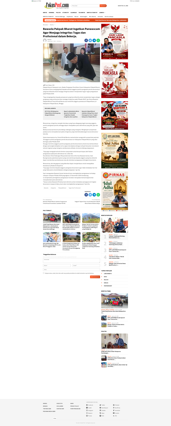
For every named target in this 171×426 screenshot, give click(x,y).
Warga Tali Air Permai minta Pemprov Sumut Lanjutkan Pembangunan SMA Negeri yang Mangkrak (90, 226)
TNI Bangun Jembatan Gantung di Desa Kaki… (116, 243)
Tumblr (90, 408)
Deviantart (117, 410)
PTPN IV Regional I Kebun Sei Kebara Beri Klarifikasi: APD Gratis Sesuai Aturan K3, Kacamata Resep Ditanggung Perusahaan (71, 247)
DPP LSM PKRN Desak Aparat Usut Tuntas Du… (117, 250)
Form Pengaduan (75, 408)
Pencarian (103, 5)
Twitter (103, 405)
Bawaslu (46, 188)
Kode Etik (59, 403)
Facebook (90, 405)
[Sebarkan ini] (86, 40)
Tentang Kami (47, 408)
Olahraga (111, 309)
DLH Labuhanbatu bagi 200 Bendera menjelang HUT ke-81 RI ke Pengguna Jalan (51, 245)
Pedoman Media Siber (49, 411)
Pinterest (117, 405)
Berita (110, 241)
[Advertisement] (85, 383)
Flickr (103, 416)
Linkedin (104, 410)
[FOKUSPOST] (57, 5)
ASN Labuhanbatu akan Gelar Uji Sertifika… (117, 365)
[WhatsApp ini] (98, 40)
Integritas (53, 188)
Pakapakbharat (62, 188)
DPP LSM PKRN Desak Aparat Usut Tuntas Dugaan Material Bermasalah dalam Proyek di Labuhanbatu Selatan (71, 226)
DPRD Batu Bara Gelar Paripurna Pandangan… (111, 352)
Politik (103, 350)
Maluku (111, 234)
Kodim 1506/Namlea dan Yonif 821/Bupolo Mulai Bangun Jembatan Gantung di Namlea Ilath (91, 246)
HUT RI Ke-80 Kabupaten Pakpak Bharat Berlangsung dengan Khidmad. (52, 113)
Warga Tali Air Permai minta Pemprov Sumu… (115, 325)
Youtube (117, 413)
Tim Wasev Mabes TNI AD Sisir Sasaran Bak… (116, 257)
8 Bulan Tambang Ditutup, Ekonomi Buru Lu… (117, 237)
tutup (39, 1)
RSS (116, 416)
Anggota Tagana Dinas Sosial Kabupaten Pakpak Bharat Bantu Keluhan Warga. (87, 201)
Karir (71, 403)
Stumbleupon (105, 408)
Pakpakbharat (108, 286)
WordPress (117, 408)
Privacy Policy (74, 406)
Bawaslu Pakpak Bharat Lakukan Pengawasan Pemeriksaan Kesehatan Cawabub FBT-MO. (55, 201)
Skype (103, 413)
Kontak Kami (60, 408)
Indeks (45, 403)
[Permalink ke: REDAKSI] (45, 40)
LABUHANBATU (108, 273)
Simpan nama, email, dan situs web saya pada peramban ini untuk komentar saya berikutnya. (69, 273)
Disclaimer (60, 406)
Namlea (106, 283)
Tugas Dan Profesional (74, 188)
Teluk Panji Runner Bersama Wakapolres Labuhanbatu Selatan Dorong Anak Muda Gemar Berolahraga (106, 20)
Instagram (90, 410)
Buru (105, 276)
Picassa (90, 416)
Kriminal (111, 262)
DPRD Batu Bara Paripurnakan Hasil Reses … (116, 358)
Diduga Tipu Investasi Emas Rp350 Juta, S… (117, 264)
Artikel (103, 309)
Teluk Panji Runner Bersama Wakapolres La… (113, 312)
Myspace (90, 413)
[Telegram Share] (94, 40)
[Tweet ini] (90, 40)
